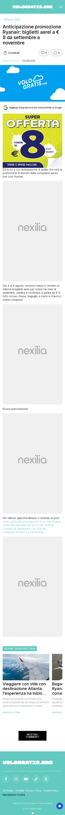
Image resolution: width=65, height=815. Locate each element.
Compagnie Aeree (11, 20)
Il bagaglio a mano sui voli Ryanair (23, 532)
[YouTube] (24, 777)
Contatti (20, 790)
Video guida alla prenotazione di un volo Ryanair (32, 521)
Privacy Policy (33, 790)
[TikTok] (34, 777)
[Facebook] (4, 777)
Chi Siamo (8, 790)
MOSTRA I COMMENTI (32, 735)
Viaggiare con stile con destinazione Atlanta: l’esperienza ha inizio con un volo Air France (24, 689)
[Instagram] (14, 777)
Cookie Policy (51, 790)
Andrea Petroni (11, 60)
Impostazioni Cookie (14, 794)
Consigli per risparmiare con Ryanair (24, 528)
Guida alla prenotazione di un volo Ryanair (28, 525)
